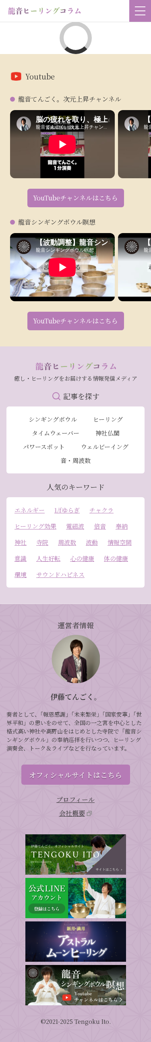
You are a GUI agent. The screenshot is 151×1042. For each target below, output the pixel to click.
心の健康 (82, 558)
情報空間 (120, 542)
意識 (20, 558)
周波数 (67, 542)
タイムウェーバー (55, 433)
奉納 (122, 526)
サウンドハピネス (60, 574)
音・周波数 (75, 460)
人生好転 (48, 558)
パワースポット (44, 446)
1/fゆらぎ (67, 510)
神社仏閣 (107, 433)
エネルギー (29, 510)
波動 (92, 542)
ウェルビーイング (104, 446)
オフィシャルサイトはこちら (75, 774)
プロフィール (75, 799)
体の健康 (116, 558)
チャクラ (101, 510)
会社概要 (72, 813)
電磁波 (75, 526)
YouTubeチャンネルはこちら (75, 197)
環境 (20, 574)
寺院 (42, 542)
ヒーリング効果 (35, 526)
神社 (20, 542)
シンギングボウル (53, 419)
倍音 (100, 526)
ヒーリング (108, 419)
